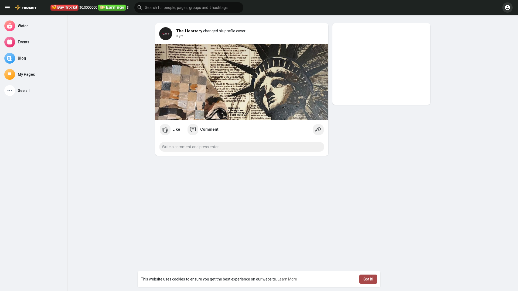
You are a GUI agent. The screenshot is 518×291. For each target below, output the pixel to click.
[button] (188, 7)
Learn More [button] (287, 279)
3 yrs (179, 36)
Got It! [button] (368, 279)
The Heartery (189, 31)
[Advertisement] (381, 64)
